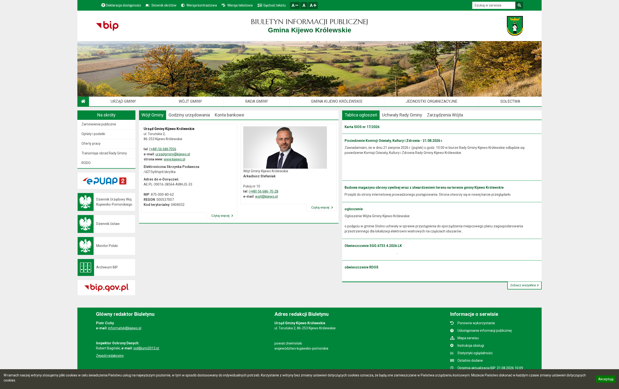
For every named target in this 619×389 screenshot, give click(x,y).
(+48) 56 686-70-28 (263, 191)
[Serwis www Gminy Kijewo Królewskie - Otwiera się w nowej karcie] (515, 26)
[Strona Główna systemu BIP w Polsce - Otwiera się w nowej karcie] (107, 26)
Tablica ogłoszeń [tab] (361, 114)
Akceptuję (605, 379)
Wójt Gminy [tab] (152, 114)
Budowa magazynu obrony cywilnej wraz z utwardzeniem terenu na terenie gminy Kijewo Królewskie (424, 187)
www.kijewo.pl (174, 159)
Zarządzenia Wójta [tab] (445, 114)
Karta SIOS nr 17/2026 (362, 127)
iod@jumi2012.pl (146, 348)
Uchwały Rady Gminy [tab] (402, 114)
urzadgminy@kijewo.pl (172, 154)
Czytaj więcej (220, 215)
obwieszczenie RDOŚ (361, 267)
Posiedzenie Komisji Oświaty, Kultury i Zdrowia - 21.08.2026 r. (394, 141)
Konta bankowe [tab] (229, 114)
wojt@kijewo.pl (266, 196)
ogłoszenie (354, 209)
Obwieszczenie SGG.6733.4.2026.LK (373, 246)
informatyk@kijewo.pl (124, 328)
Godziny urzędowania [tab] (189, 114)
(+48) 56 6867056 (162, 149)
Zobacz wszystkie (523, 285)
